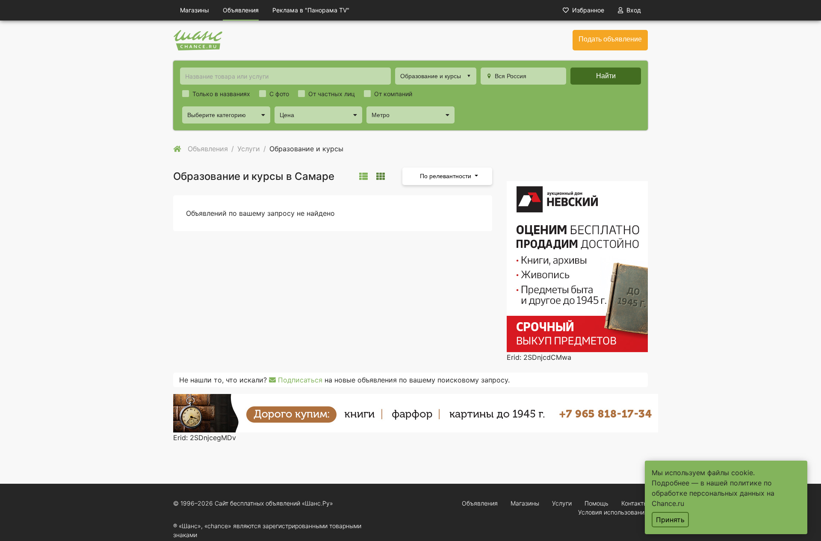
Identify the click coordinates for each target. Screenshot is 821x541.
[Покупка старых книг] (415, 412)
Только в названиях (221, 93)
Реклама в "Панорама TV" (310, 10)
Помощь (596, 503)
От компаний (393, 93)
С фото (279, 93)
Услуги (562, 503)
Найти (606, 75)
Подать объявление (610, 39)
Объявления (241, 10)
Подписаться (299, 380)
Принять (670, 519)
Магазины (194, 10)
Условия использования (613, 512)
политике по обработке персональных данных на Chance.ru (713, 493)
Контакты (634, 503)
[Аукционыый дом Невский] (577, 266)
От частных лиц (331, 93)
